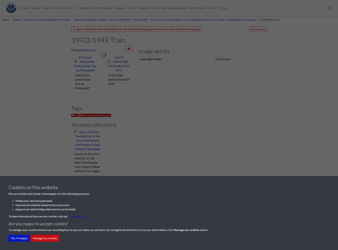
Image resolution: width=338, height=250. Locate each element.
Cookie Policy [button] (76, 216)
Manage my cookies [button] (45, 238)
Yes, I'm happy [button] (19, 238)
